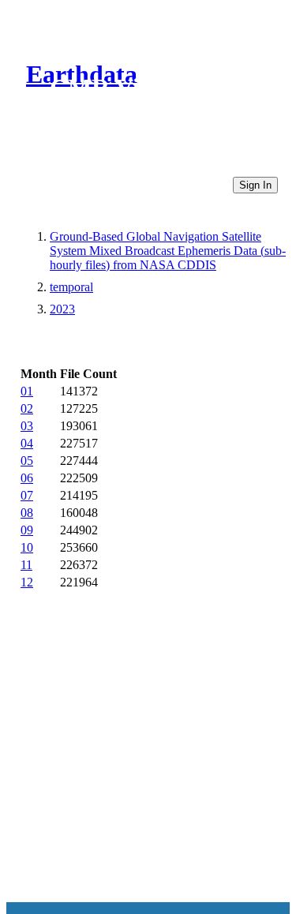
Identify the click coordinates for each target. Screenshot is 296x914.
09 (27, 530)
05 (27, 460)
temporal (71, 287)
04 (27, 443)
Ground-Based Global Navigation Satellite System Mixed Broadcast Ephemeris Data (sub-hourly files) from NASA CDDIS (168, 251)
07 (27, 495)
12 (27, 582)
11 (26, 564)
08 (27, 512)
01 (27, 391)
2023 (62, 309)
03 (27, 426)
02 (27, 408)
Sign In (255, 185)
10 (27, 547)
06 (27, 478)
